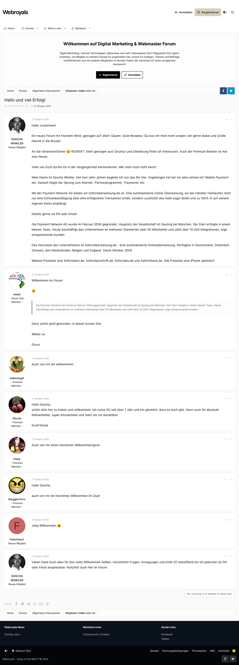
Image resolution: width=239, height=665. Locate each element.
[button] (37, 28)
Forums (30, 28)
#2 (231, 274)
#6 (231, 479)
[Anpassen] (225, 12)
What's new (54, 28)
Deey (16, 459)
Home (11, 28)
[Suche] (232, 12)
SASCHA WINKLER (18, 105)
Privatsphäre (199, 650)
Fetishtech (17, 539)
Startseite (223, 650)
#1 (231, 119)
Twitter (165, 638)
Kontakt (154, 650)
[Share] (226, 119)
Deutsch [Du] (23, 650)
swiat (16, 294)
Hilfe (212, 650)
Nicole (17, 418)
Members (80, 28)
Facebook (167, 634)
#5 (231, 439)
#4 (231, 398)
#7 (231, 519)
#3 (231, 358)
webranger (17, 378)
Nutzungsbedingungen (175, 650)
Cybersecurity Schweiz (96, 634)
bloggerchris (16, 499)
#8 (231, 556)
